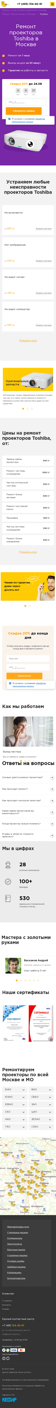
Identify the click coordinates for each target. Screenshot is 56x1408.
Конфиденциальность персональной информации (25, 1380)
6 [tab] (38, 980)
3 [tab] (32, 409)
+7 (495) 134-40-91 (29, 4)
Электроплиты (14, 1244)
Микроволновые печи (18, 1227)
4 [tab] (34, 761)
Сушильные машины (17, 1255)
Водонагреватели (16, 1278)
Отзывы (5, 1309)
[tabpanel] (28, 965)
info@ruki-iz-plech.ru (11, 1334)
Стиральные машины (17, 1233)
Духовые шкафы (15, 1261)
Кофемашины (14, 1273)
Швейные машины (16, 1267)
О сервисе (7, 1301)
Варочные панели (16, 1250)
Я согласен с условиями (28, 120)
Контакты (6, 1305)
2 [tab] (27, 409)
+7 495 (13, 1325)
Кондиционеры (14, 1238)
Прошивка (12, 518)
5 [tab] (34, 980)
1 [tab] (23, 409)
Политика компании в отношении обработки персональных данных (23, 1387)
